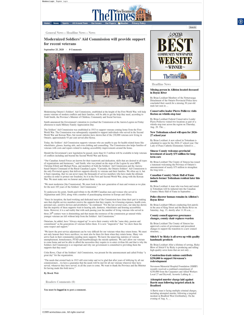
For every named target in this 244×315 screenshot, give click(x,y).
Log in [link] (65, 1)
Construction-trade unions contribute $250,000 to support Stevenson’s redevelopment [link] (171, 258)
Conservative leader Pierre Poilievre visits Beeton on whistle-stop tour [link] (173, 112)
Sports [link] (65, 23)
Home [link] (47, 23)
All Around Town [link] (80, 23)
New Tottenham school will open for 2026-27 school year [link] (174, 133)
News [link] (56, 23)
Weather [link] (124, 23)
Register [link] (59, 1)
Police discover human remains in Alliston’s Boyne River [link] (174, 198)
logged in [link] (61, 289)
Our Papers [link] (110, 23)
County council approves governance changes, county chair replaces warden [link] (172, 216)
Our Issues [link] (96, 23)
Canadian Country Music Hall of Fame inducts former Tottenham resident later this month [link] (175, 178)
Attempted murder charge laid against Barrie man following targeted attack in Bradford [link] (172, 282)
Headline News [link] (76, 32)
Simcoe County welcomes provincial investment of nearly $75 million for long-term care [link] (173, 154)
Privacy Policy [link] (139, 23)
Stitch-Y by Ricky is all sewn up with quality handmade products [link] (175, 238)
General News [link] (54, 32)
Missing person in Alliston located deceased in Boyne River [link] (174, 91)
